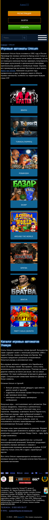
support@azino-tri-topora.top (20, 511)
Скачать (24, 27)
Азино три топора (8, 71)
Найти (24, 38)
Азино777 (24, 5)
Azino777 (21, 517)
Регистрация (24, 13)
